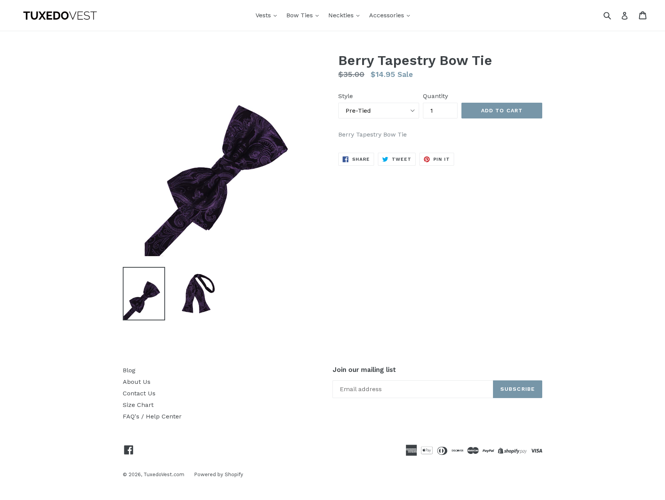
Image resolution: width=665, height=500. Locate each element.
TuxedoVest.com (164, 474)
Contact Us (139, 393)
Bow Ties (300, 15)
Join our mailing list (364, 369)
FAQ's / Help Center (152, 416)
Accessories (387, 15)
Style (345, 96)
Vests (264, 15)
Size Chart (138, 404)
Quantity (435, 96)
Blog (129, 370)
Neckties (342, 15)
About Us (136, 381)
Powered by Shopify (218, 474)
